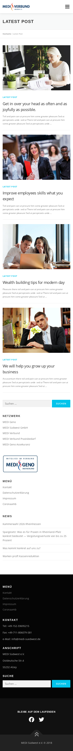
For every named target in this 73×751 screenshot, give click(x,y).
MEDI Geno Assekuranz (16, 444)
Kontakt (7, 487)
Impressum (9, 498)
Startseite (7, 34)
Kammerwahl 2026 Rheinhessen (22, 524)
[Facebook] (31, 719)
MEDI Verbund (11, 433)
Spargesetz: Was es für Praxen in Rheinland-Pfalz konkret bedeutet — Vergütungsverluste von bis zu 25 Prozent (34, 536)
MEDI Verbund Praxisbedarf (19, 438)
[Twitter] (41, 719)
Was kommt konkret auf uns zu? (21, 548)
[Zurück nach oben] (36, 734)
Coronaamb (9, 504)
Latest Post (10, 97)
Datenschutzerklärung (16, 492)
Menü (67, 6)
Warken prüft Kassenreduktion (21, 556)
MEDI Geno (9, 422)
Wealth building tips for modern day (33, 282)
